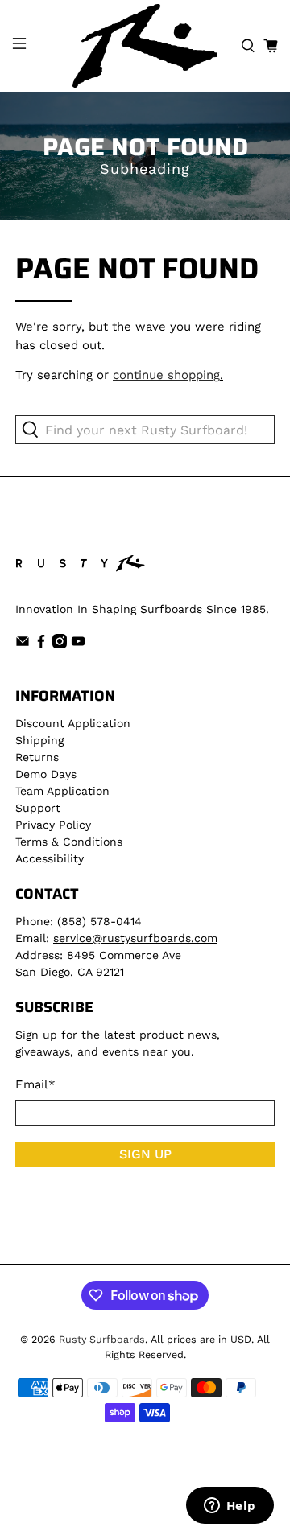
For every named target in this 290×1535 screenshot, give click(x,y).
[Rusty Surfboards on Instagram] (59, 644)
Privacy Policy (53, 824)
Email (35, 1084)
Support (37, 807)
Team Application (62, 790)
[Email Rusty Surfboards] (22, 644)
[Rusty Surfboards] (145, 46)
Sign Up (145, 1154)
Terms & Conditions (68, 841)
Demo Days (46, 774)
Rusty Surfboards (102, 1339)
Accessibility (49, 858)
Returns (37, 757)
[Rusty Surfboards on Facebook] (41, 644)
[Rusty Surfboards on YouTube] (78, 644)
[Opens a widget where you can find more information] (229, 1507)
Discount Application (72, 723)
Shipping (39, 740)
